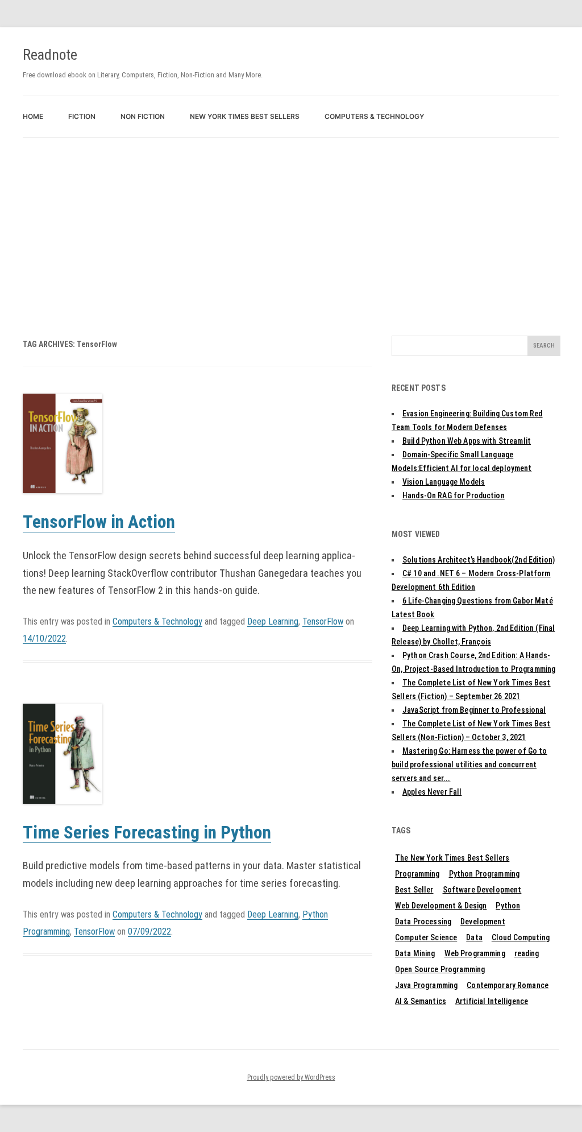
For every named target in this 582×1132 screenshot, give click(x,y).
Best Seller (414, 889)
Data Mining (415, 953)
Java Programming (426, 985)
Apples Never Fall (432, 791)
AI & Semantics (420, 1001)
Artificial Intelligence (491, 1001)
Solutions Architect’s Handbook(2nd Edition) (478, 559)
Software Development (482, 889)
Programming (417, 873)
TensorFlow (322, 621)
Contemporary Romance (507, 985)
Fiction (81, 116)
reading (526, 953)
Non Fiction (142, 116)
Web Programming (474, 953)
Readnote (50, 54)
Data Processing (423, 921)
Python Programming (484, 873)
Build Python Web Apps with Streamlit (466, 440)
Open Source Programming (440, 969)
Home (33, 116)
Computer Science (426, 937)
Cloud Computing (521, 937)
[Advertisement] (291, 223)
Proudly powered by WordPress (291, 1077)
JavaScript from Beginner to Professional (474, 709)
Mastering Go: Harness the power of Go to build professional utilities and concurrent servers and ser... (469, 764)
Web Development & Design (441, 905)
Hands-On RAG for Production (453, 495)
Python (508, 905)
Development (482, 921)
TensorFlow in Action (99, 521)
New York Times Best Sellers (245, 116)
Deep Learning (272, 621)
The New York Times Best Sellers (452, 857)
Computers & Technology (374, 116)
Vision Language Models (443, 481)
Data (474, 937)
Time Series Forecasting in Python (147, 832)
